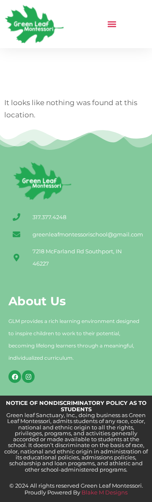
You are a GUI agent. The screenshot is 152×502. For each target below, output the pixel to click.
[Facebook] (14, 376)
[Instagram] (28, 376)
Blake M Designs (104, 492)
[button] (112, 24)
